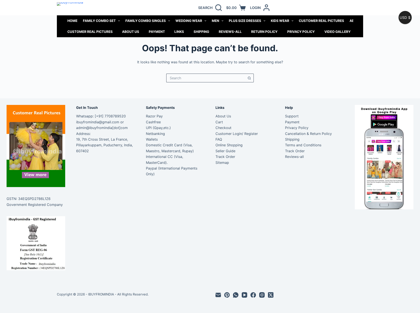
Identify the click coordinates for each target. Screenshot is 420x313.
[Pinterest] (227, 295)
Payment (157, 32)
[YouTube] (244, 295)
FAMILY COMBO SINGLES (145, 21)
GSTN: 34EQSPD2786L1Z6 (29, 198)
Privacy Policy (301, 32)
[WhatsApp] (235, 295)
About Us (130, 32)
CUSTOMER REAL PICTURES (321, 21)
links (179, 32)
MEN (215, 21)
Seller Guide (225, 151)
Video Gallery (337, 32)
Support (292, 116)
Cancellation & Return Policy (308, 133)
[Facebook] (253, 295)
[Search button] (249, 78)
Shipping (201, 32)
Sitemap (222, 162)
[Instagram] (262, 295)
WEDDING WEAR (188, 21)
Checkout (223, 128)
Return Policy (264, 32)
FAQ (218, 139)
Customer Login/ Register (236, 133)
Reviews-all (230, 32)
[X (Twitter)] (270, 295)
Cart (219, 122)
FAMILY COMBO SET (99, 21)
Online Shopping (229, 145)
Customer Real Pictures (90, 32)
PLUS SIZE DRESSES (245, 21)
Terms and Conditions (303, 145)
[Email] (218, 295)
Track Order (225, 156)
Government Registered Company (35, 204)
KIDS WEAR (280, 21)
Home (72, 21)
